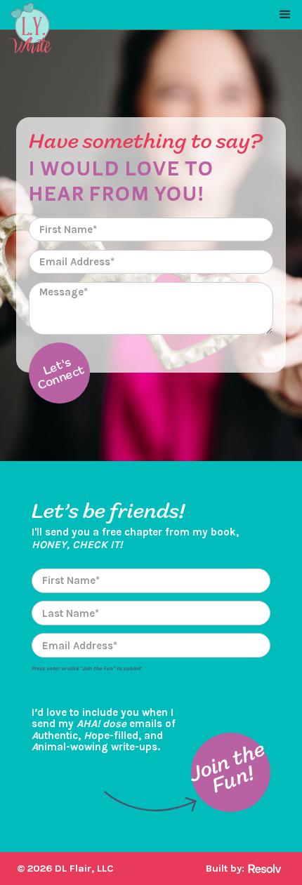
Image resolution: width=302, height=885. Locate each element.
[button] (285, 14)
